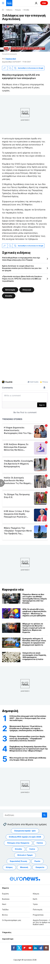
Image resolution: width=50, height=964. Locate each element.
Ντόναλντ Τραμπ (25, 855)
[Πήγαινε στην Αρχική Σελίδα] (9, 3)
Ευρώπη (5, 894)
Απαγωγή (26, 290)
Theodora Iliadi (10, 59)
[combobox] (25, 815)
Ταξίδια (5, 909)
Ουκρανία (40, 867)
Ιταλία (32, 849)
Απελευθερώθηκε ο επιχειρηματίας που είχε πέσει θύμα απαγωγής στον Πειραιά (21, 259)
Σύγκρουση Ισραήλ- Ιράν (25, 831)
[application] (25, 38)
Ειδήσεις (9, 10)
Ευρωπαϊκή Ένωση (18, 861)
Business (5, 899)
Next (4, 904)
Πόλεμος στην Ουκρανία (18, 843)
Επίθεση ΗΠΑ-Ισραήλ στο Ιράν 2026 (25, 837)
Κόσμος (18, 10)
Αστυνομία (10, 290)
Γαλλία (40, 843)
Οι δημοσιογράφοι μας (11, 920)
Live (44, 3)
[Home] (3, 10)
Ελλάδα (26, 10)
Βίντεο (5, 915)
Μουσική (24, 867)
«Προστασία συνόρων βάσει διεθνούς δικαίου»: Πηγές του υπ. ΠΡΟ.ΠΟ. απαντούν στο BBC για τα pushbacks (22, 278)
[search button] (44, 815)
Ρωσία (37, 861)
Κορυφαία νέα (13, 589)
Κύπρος (9, 867)
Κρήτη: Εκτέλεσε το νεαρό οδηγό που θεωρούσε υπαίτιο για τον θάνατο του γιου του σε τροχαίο (21, 268)
